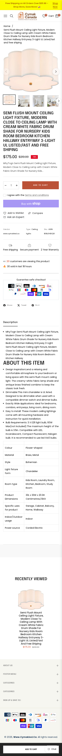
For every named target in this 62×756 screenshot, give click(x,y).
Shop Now (55, 5)
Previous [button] (6, 71)
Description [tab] (10, 322)
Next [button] (55, 71)
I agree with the (28, 195)
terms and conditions (37, 195)
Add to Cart (31, 749)
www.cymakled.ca (25, 737)
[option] (31, 70)
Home (7, 26)
